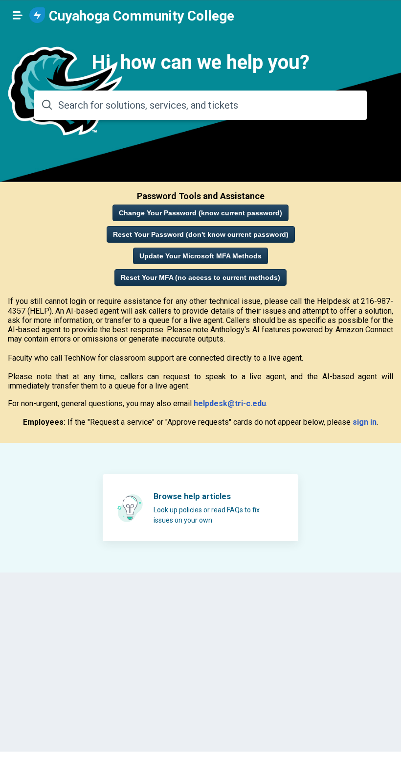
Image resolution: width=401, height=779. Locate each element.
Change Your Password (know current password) (200, 213)
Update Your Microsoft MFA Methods (200, 256)
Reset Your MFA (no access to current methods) (200, 277)
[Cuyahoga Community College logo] (37, 15)
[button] (17, 15)
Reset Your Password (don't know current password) (201, 234)
